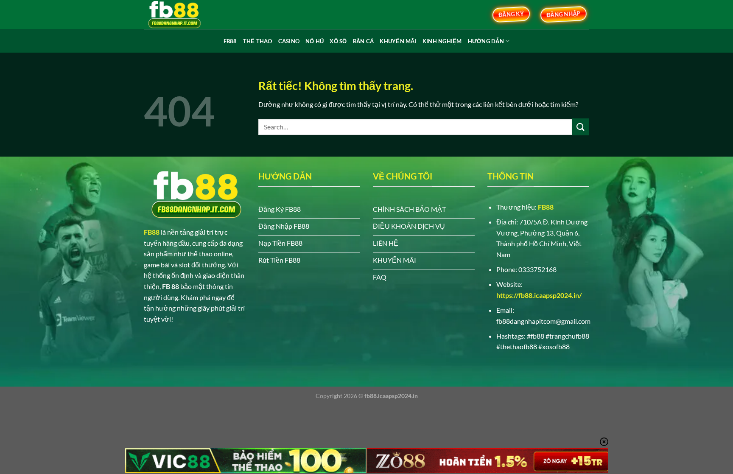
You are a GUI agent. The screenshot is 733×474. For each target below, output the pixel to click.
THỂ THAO (257, 41)
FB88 (230, 41)
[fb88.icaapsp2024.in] (186, 14)
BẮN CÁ (363, 41)
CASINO (289, 41)
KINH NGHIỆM (442, 41)
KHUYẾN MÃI (398, 41)
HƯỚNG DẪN (486, 41)
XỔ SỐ (338, 41)
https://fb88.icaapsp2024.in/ (539, 295)
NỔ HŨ (314, 41)
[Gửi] (580, 126)
